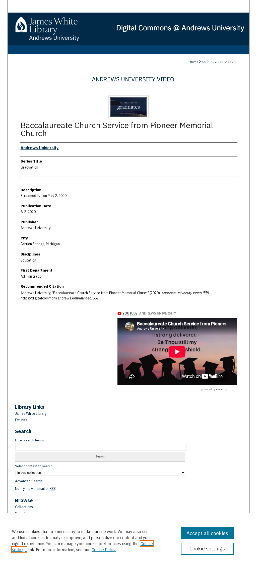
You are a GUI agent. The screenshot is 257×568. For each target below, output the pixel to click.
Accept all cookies (207, 533)
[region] (128, 540)
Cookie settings (207, 548)
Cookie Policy (104, 549)
